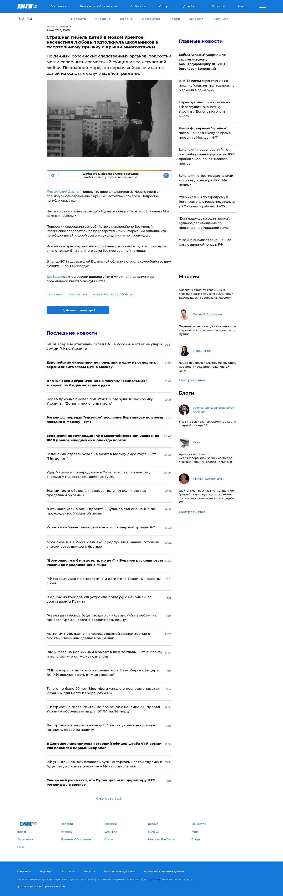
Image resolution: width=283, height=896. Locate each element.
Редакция (46, 871)
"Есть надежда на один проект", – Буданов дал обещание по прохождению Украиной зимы (205, 223)
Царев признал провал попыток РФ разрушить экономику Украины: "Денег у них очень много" (205, 109)
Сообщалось (57, 277)
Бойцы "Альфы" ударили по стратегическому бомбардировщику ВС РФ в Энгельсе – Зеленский (202, 62)
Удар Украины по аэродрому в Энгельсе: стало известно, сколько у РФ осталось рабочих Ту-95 (207, 201)
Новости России (103, 294)
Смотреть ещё (109, 799)
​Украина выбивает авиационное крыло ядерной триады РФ (101, 527)
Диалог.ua (154, 879)
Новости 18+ (66, 26)
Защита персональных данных (164, 871)
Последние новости (72, 333)
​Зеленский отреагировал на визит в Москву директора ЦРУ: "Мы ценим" (207, 180)
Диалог (50, 26)
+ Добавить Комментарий (77, 310)
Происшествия (77, 294)
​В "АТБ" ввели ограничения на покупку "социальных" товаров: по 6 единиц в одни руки (206, 85)
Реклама (89, 871)
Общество (126, 294)
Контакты (68, 871)
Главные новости (201, 41)
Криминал (55, 294)
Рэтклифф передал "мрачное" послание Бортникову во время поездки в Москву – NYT (205, 132)
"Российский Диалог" (64, 192)
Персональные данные (119, 871)
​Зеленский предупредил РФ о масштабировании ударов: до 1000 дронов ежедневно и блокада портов (207, 156)
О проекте (24, 871)
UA (22, 19)
